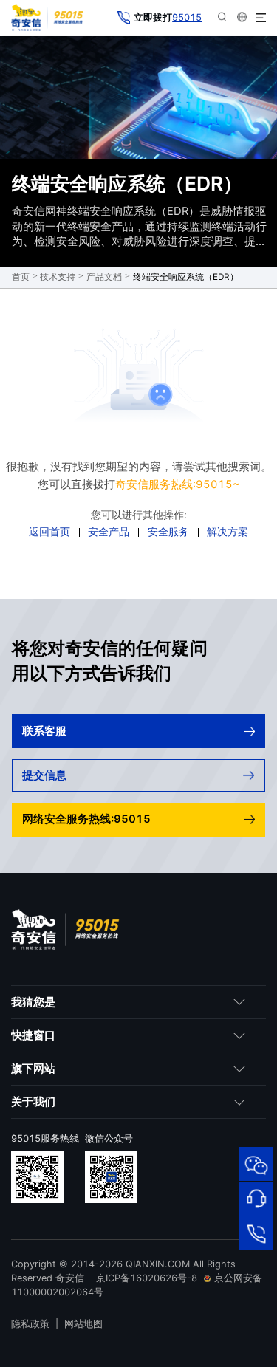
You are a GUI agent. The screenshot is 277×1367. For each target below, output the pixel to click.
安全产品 (108, 532)
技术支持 (57, 277)
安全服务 (168, 532)
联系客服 (44, 731)
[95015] (256, 1233)
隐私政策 (30, 1323)
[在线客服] (256, 1199)
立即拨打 (168, 17)
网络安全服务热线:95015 (86, 819)
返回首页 (49, 532)
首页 (21, 277)
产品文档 (104, 277)
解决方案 (227, 532)
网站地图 (83, 1323)
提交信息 (44, 775)
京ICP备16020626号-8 (146, 1278)
